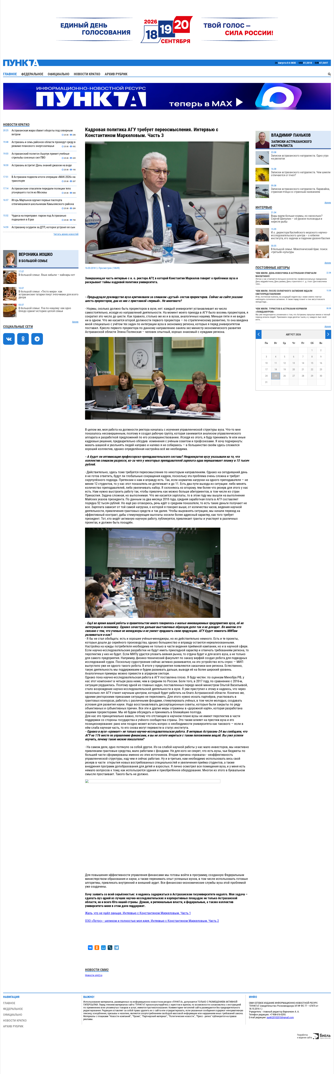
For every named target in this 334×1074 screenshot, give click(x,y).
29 (312, 375)
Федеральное (32, 74)
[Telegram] (116, 947)
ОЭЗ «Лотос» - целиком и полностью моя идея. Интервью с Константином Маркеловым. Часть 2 (152, 921)
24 (266, 375)
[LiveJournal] (110, 947)
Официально (58, 74)
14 (303, 363)
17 (266, 369)
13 (293, 363)
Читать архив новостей (66, 234)
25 (275, 375)
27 (293, 375)
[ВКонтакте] (90, 947)
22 (312, 369)
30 (321, 375)
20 (293, 369)
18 (275, 369)
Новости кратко (87, 74)
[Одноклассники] (97, 947)
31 (266, 382)
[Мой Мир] (103, 947)
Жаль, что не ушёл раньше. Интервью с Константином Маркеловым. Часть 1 (138, 913)
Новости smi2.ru (93, 975)
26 (284, 375)
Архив (75, 321)
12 (284, 363)
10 (266, 363)
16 (321, 363)
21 (303, 369)
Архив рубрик (116, 74)
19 (284, 369)
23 (321, 369)
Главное (10, 74)
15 (312, 363)
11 (275, 363)
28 (303, 375)
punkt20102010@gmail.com (280, 1017)
